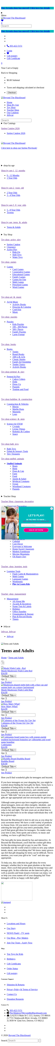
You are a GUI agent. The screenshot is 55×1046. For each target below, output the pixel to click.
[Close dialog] (51, 508)
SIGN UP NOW (36, 530)
